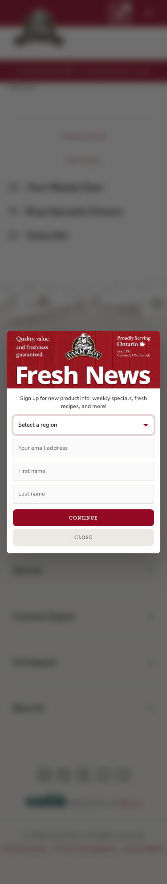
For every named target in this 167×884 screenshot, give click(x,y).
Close (83, 537)
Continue (83, 517)
